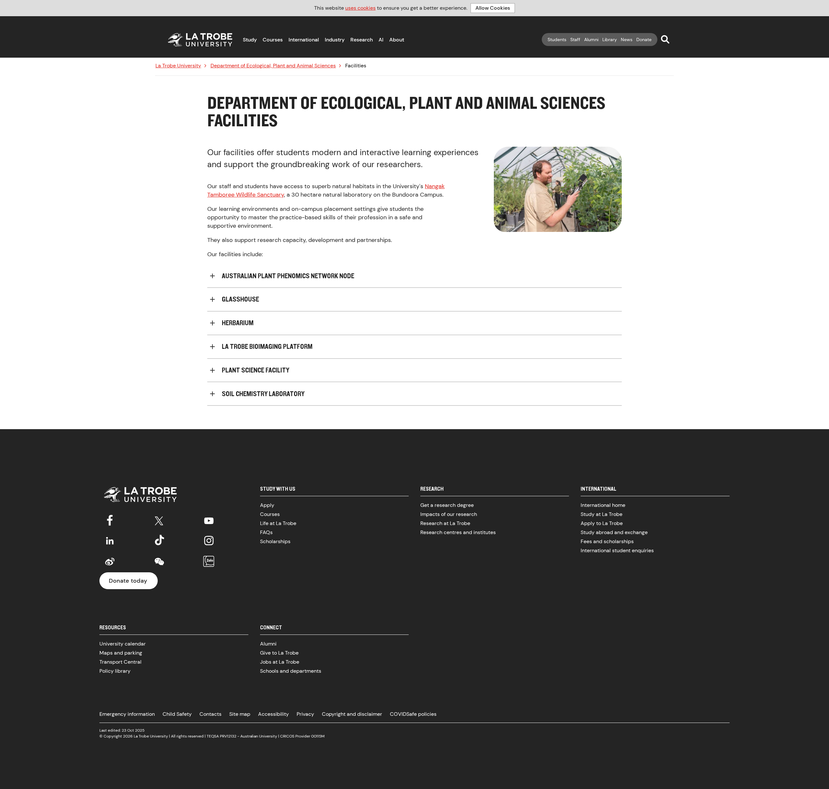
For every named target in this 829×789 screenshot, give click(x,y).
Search (665, 39)
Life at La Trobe (278, 523)
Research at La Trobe (445, 523)
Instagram (209, 540)
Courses (273, 39)
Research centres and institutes (458, 532)
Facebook (109, 519)
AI (381, 39)
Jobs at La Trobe (279, 661)
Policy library (115, 671)
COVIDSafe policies (413, 714)
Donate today (128, 581)
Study (250, 39)
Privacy (305, 714)
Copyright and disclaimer (352, 714)
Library (609, 39)
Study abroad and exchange (614, 532)
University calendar (122, 643)
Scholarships (275, 541)
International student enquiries (617, 550)
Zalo (209, 561)
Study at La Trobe (601, 514)
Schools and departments (290, 671)
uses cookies (360, 8)
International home (603, 505)
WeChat (159, 561)
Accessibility (273, 714)
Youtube (209, 519)
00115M (317, 736)
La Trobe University (178, 66)
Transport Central (120, 661)
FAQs (266, 532)
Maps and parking (120, 652)
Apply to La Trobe (602, 523)
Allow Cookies (492, 8)
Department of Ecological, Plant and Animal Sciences (273, 66)
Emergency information (127, 714)
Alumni (591, 39)
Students (557, 39)
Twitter (159, 519)
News (626, 39)
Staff (575, 39)
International (304, 39)
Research (361, 39)
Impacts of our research (448, 514)
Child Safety (177, 714)
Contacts (210, 714)
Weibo (109, 561)
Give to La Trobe (279, 652)
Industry (335, 39)
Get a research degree (447, 505)
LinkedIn (109, 540)
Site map (239, 714)
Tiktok (159, 540)
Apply (267, 505)
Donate (644, 39)
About (396, 39)
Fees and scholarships (607, 541)
